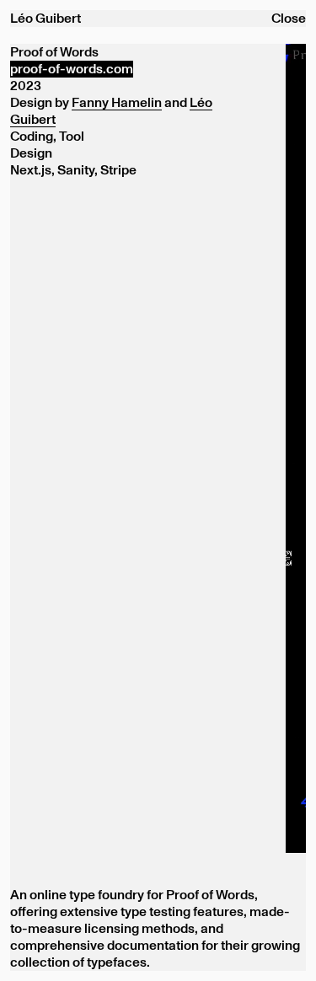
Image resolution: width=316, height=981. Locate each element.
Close (288, 18)
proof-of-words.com (71, 69)
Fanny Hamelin (117, 103)
